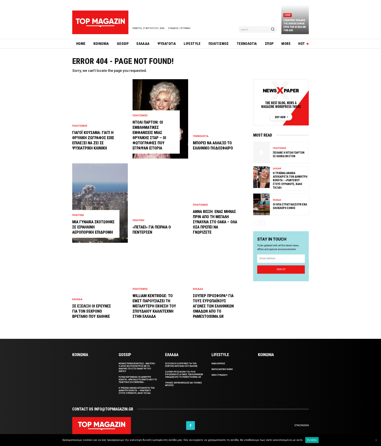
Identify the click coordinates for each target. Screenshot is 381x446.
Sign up (281, 269)
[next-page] (262, 222)
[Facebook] (190, 425)
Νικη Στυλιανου (219, 375)
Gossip (277, 169)
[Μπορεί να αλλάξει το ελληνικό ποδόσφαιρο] (220, 119)
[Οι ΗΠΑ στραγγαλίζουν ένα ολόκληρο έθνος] (261, 204)
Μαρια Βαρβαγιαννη (222, 369)
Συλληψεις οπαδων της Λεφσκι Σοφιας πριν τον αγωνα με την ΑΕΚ (294, 25)
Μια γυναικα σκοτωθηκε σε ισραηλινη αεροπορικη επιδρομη (93, 227)
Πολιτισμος (79, 126)
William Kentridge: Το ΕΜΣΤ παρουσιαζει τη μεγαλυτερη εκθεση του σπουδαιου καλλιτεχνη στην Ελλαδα (154, 306)
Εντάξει (312, 439)
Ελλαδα (77, 299)
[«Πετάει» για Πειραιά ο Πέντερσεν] (160, 203)
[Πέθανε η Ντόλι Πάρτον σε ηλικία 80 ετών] (261, 152)
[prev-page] (255, 222)
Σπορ (288, 15)
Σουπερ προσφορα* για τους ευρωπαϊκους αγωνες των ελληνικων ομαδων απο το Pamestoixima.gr (213, 306)
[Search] (272, 29)
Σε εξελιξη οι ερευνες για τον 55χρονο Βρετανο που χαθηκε (91, 311)
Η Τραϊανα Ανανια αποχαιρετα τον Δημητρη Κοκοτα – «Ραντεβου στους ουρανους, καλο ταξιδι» (290, 180)
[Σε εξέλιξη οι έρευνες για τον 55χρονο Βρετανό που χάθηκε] (100, 287)
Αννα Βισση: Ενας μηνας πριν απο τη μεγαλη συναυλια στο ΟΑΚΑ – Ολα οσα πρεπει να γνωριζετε (215, 222)
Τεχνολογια (200, 136)
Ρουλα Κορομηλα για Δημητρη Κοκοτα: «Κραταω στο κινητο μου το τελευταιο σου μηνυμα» (138, 379)
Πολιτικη (78, 215)
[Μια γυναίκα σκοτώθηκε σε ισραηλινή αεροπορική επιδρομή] (100, 203)
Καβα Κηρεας (218, 363)
